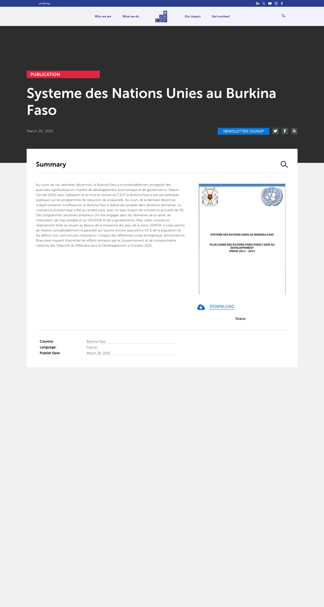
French (92, 347)
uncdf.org (44, 3)
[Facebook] (282, 3)
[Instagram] (276, 3)
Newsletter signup (243, 131)
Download (222, 307)
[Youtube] (270, 3)
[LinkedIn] (257, 3)
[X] (264, 3)
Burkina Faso (96, 341)
